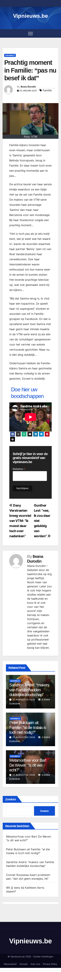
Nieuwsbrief (10, 964)
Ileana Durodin (28, 86)
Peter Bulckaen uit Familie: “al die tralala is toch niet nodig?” (27, 727)
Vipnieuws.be (30, 16)
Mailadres (19, 469)
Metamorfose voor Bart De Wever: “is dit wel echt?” (27, 765)
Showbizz (10, 55)
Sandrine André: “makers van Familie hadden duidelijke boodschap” (29, 690)
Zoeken (10, 799)
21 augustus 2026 (24, 699)
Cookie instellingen (43, 956)
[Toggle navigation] (30, 33)
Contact (23, 964)
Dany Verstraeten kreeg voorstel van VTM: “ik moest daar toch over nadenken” (20, 520)
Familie (47, 90)
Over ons (35, 964)
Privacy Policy (50, 964)
